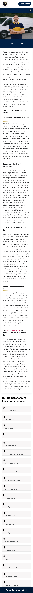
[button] (30, 10)
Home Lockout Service (11, 489)
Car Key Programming (11, 428)
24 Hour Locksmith (10, 411)
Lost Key (7, 533)
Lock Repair (8, 507)
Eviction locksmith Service (12, 480)
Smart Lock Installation (11, 585)
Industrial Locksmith (11, 498)
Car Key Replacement (11, 437)
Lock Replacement (10, 515)
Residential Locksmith (11, 568)
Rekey (6, 559)
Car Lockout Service (10, 445)
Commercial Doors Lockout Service (15, 454)
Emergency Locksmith (11, 472)
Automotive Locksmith (11, 419)
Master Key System (10, 550)
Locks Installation (10, 524)
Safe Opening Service (11, 576)
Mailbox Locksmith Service (12, 541)
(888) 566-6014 (13, 331)
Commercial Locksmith (11, 463)
